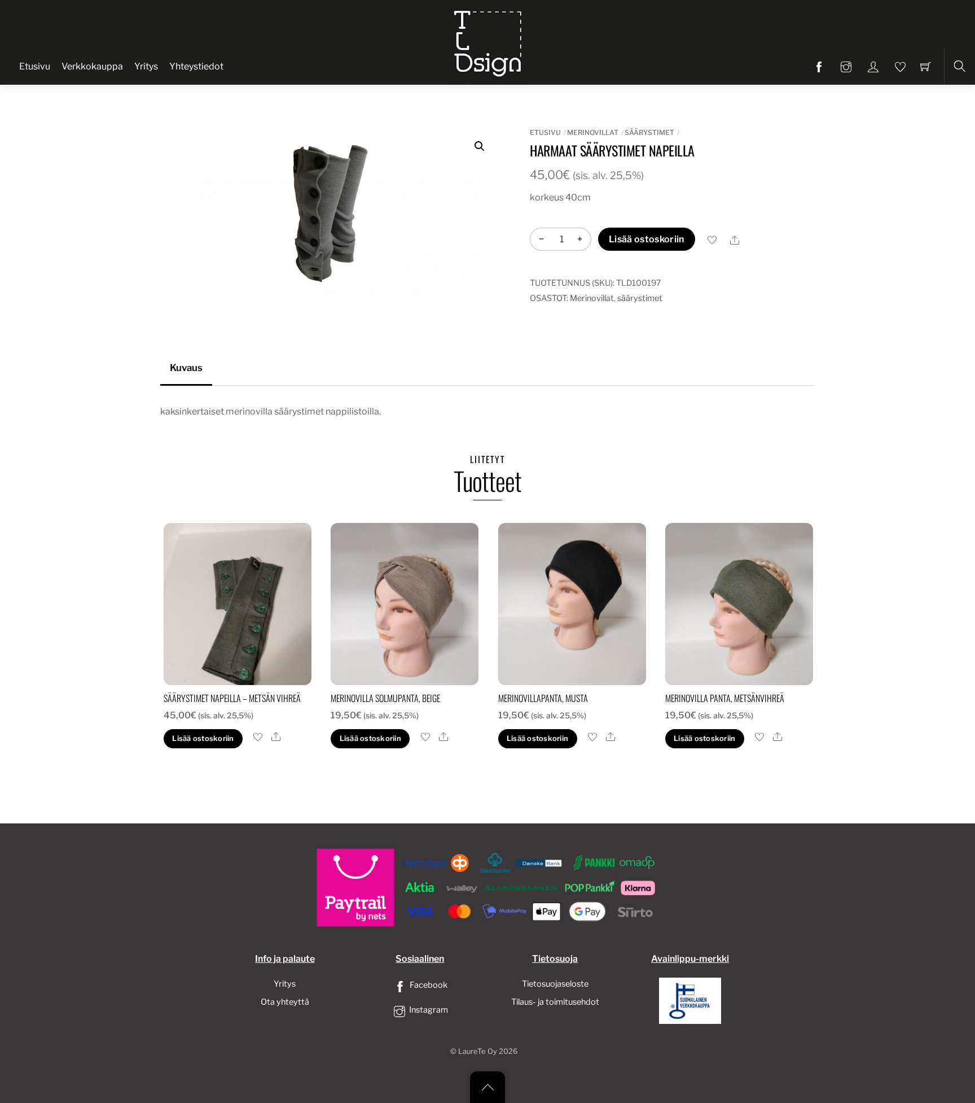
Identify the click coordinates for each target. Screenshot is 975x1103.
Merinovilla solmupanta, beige (385, 698)
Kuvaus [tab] (186, 367)
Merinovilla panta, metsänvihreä (724, 698)
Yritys (146, 66)
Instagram (427, 1010)
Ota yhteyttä (285, 1002)
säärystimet (649, 132)
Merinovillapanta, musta (543, 698)
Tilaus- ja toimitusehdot (555, 1002)
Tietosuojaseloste (555, 984)
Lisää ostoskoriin (646, 239)
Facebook (427, 985)
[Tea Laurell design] (488, 41)
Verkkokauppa (92, 66)
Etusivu (34, 66)
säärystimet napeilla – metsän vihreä (232, 698)
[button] (479, 146)
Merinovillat (592, 132)
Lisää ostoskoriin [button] (203, 738)
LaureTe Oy (477, 1051)
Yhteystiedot (196, 66)
